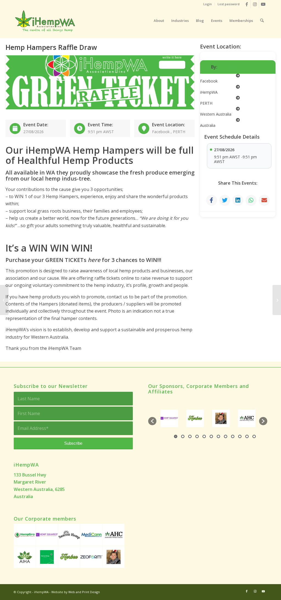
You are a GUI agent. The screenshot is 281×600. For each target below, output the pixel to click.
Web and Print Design (84, 592)
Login (207, 4)
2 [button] (182, 436)
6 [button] (211, 436)
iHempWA (228, 67)
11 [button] (247, 436)
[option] (177, 418)
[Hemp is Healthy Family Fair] (276, 300)
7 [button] (218, 436)
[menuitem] (208, 4)
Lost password (229, 4)
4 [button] (197, 436)
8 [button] (225, 436)
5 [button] (204, 436)
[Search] (262, 20)
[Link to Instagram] (255, 4)
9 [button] (232, 436)
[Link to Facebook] (247, 4)
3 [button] (190, 436)
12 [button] (254, 436)
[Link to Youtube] (263, 4)
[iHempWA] (46, 20)
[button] (152, 421)
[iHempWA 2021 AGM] (4, 300)
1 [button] (175, 436)
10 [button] (239, 436)
